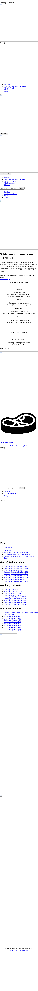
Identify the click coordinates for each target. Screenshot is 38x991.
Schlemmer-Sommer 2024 (12, 629)
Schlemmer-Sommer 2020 (12, 622)
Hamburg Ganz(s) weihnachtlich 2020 (16, 572)
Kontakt (6, 549)
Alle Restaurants (9, 90)
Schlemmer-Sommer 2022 (12, 625)
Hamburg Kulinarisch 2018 (13, 590)
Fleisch (2, 279)
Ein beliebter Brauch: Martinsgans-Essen (17, 554)
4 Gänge (7, 279)
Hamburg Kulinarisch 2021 (13, 595)
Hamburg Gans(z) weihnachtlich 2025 (16, 581)
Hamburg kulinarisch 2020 (12, 593)
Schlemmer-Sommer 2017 (12, 616)
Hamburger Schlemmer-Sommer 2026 (16, 86)
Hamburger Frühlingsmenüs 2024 (15, 600)
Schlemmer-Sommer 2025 (12, 631)
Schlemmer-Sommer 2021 (12, 623)
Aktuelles (7, 92)
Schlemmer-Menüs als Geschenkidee (16, 552)
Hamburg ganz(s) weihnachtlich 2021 (16, 574)
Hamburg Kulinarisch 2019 (13, 591)
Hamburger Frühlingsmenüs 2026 (15, 604)
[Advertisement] (19, 63)
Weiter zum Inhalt (5, 1)
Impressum (7, 551)
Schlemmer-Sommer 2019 (12, 620)
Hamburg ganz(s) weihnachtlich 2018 (16, 568)
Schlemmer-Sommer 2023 (12, 627)
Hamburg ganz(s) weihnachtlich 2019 (16, 570)
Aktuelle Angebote (10, 88)
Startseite (7, 84)
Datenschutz (8, 547)
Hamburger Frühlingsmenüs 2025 (15, 602)
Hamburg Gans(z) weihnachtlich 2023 (16, 577)
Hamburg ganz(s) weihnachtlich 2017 (16, 566)
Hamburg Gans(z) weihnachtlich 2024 (16, 579)
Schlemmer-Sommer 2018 (12, 618)
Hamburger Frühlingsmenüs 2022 (15, 597)
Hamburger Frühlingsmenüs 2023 (15, 599)
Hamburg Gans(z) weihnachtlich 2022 (16, 575)
